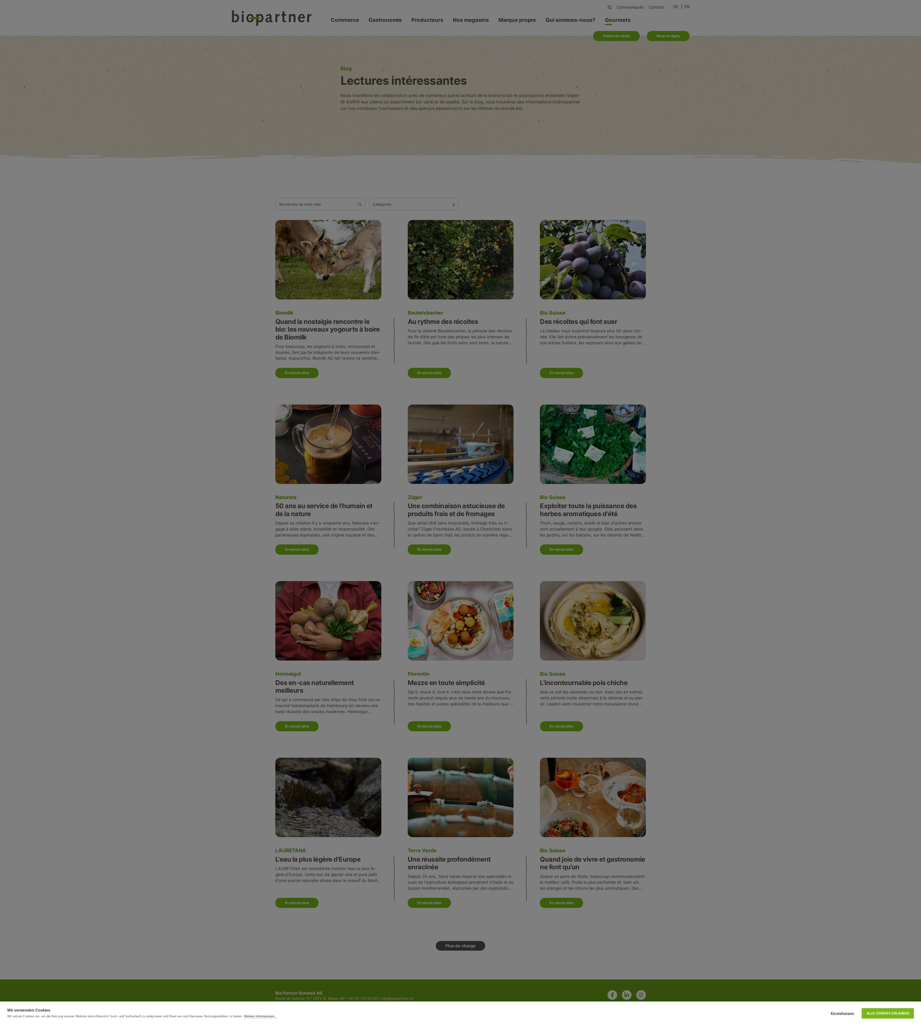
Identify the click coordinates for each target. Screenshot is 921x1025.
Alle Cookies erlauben (888, 1013)
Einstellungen (842, 1013)
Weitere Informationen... (260, 1016)
